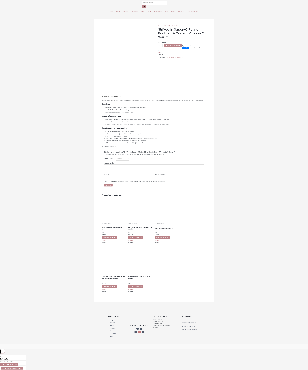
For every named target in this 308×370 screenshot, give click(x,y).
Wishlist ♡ (181, 11)
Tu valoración (109, 163)
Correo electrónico (161, 174)
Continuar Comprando (11, 368)
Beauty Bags (158, 11)
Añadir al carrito (172, 46)
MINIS (142, 11)
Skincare (126, 11)
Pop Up (149, 11)
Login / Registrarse (192, 11)
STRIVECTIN (167, 26)
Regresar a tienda (9, 364)
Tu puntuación (110, 158)
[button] (160, 52)
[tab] (105, 96)
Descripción (105, 97)
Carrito (173, 11)
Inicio (111, 11)
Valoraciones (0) (116, 97)
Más (166, 11)
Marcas (118, 11)
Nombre (107, 174)
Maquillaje (135, 11)
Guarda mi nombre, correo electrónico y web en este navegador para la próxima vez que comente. (135, 181)
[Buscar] (144, 6)
